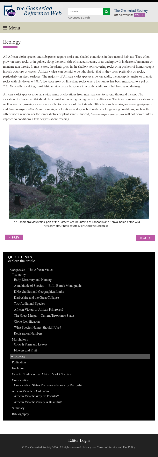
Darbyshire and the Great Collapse (36, 297)
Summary (18, 408)
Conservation (20, 380)
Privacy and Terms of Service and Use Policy (109, 447)
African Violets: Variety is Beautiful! (38, 402)
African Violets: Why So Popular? (36, 396)
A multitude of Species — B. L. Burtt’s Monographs (48, 285)
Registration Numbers (28, 333)
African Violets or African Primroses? (38, 309)
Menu (13, 27)
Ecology (19, 356)
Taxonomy (19, 274)
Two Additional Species (29, 303)
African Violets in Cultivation (31, 391)
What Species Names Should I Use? (37, 327)
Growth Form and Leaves (30, 344)
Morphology (20, 339)
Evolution (18, 368)
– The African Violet (31, 269)
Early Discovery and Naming (33, 279)
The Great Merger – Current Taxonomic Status (44, 315)
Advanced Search (79, 17)
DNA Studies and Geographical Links (39, 291)
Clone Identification (27, 321)
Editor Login (79, 440)
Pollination (19, 362)
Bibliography (20, 414)
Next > (145, 238)
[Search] (106, 11)
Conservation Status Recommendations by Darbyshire (49, 385)
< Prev (14, 237)
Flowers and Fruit (25, 350)
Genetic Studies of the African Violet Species (41, 374)
